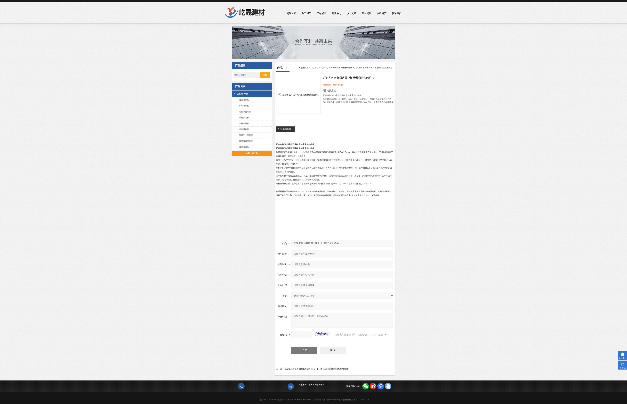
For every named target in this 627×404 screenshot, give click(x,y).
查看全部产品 (252, 153)
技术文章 (351, 13)
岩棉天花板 (244, 117)
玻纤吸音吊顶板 (246, 141)
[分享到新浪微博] (373, 386)
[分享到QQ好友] (388, 386)
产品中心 (324, 67)
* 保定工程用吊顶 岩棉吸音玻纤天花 (299, 369)
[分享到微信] (365, 386)
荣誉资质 (366, 13)
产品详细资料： (286, 129)
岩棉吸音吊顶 (245, 112)
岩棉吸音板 (242, 93)
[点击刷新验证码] (322, 334)
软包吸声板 (244, 106)
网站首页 (291, 13)
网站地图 (317, 399)
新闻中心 (336, 13)
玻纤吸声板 (244, 100)
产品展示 (321, 13)
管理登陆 (347, 399)
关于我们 (306, 13)
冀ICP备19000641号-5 (332, 399)
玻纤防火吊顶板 (246, 135)
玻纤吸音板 (244, 147)
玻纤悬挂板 (244, 129)
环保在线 (365, 399)
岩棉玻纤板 (244, 123)
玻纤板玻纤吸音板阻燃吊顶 (336, 369)
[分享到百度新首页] (380, 386)
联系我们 (397, 13)
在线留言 (381, 13)
